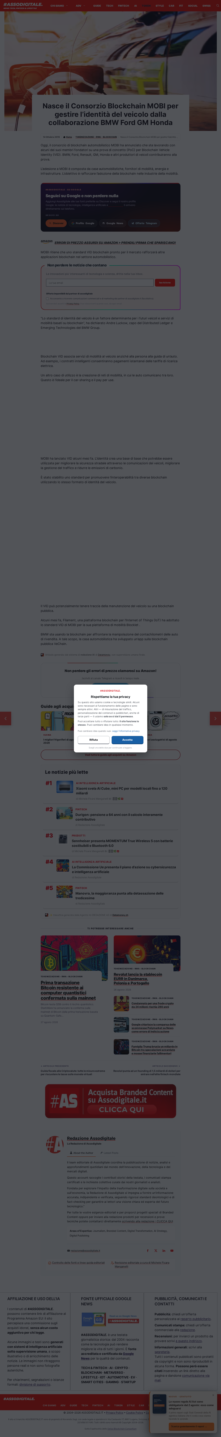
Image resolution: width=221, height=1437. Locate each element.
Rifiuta (93, 739)
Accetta (127, 739)
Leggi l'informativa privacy (126, 731)
